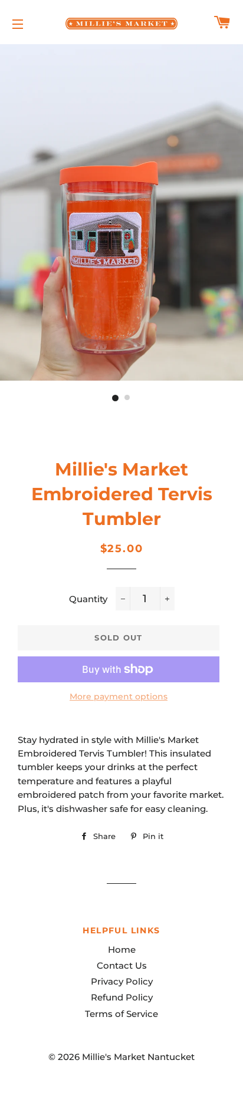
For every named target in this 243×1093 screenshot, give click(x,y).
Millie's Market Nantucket (138, 1056)
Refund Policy (122, 997)
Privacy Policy (122, 981)
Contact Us (122, 965)
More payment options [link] (119, 696)
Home (122, 949)
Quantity (88, 599)
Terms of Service (121, 1013)
